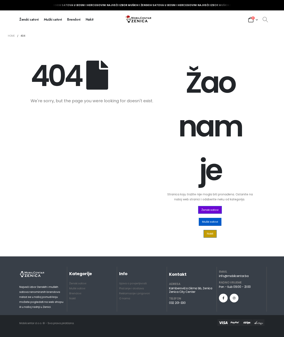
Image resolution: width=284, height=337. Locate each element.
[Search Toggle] (265, 19)
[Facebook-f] (223, 298)
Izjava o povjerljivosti (133, 283)
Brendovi (73, 19)
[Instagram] (234, 298)
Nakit (90, 19)
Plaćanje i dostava (131, 288)
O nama (124, 298)
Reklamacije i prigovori (134, 293)
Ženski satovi (29, 19)
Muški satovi (53, 19)
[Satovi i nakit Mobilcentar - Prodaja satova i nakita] (138, 19)
